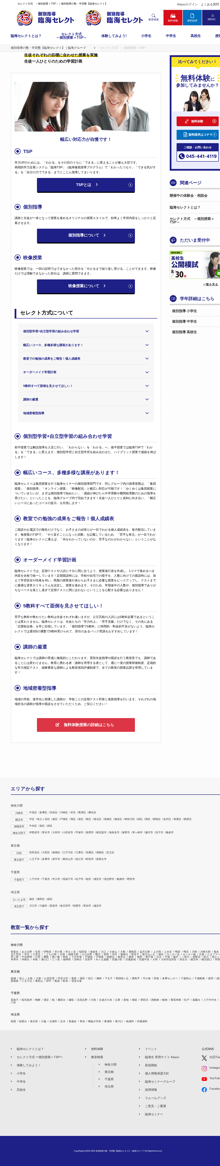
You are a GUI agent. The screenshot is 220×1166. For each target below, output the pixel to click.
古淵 (62, 954)
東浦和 (108, 1021)
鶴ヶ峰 (56, 957)
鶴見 (65, 957)
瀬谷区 (118, 819)
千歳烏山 (186, 978)
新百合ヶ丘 (148, 954)
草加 (82, 1021)
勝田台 (62, 1000)
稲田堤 (83, 951)
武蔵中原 (144, 959)
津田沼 (144, 1000)
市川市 (56, 879)
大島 (30, 978)
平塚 (167, 957)
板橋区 (56, 852)
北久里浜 (16, 954)
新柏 (126, 1000)
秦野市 (126, 832)
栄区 (80, 819)
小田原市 (68, 832)
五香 (117, 1000)
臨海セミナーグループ (160, 1081)
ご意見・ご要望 (155, 1106)
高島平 (136, 978)
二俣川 (185, 957)
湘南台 (124, 954)
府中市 (56, 859)
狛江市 (79, 859)
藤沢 (175, 957)
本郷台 (25, 959)
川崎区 (64, 812)
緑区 (140, 819)
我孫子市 (68, 879)
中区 (31, 819)
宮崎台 (78, 959)
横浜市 (19, 819)
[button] (86, 185)
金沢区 (167, 819)
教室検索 (97, 1057)
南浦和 (130, 1021)
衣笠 (26, 954)
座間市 (90, 832)
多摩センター (170, 978)
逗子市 (159, 832)
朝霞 (13, 1021)
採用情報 (151, 1089)
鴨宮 (186, 951)
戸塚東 (100, 957)
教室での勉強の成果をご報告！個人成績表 (51, 358)
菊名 (216, 951)
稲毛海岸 (27, 1000)
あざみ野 (27, 951)
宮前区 (54, 812)
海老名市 (114, 832)
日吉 (159, 957)
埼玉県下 (19, 906)
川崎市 (19, 813)
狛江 (90, 978)
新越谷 (72, 1021)
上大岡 (157, 951)
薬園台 (196, 1000)
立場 (201, 954)
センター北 (173, 954)
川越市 (43, 905)
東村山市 (68, 859)
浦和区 (41, 899)
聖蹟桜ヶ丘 (122, 978)
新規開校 (151, 1065)
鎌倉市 (170, 832)
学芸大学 (63, 978)
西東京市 (101, 859)
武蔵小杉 (117, 959)
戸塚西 (89, 957)
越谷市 (97, 905)
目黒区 (90, 852)
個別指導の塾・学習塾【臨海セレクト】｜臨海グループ (120, 1151)
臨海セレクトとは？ (26, 36)
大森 (38, 978)
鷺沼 (97, 954)
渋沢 (114, 954)
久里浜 (36, 954)
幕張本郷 (176, 1000)
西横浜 (111, 957)
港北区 (97, 819)
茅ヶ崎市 (137, 832)
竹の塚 (147, 978)
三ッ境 (56, 959)
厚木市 (46, 832)
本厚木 (14, 959)
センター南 (189, 954)
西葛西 (14, 981)
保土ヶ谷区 (43, 819)
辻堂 (37, 957)
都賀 (134, 1000)
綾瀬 (13, 978)
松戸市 (79, 879)
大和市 (56, 832)
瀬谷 (160, 954)
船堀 (57, 981)
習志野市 (109, 879)
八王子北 (27, 981)
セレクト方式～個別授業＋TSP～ (71, 35)
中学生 (171, 36)
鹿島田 (132, 951)
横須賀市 (101, 832)
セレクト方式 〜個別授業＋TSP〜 (40, 1057)
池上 (21, 978)
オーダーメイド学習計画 (39, 372)
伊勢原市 (34, 832)
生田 (37, 951)
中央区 (33, 825)
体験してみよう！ (29, 1065)
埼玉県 (15, 892)
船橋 (164, 1000)
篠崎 (99, 978)
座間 (106, 954)
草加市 (87, 905)
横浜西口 (207, 959)
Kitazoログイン (187, 4)
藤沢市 (149, 832)
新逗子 (135, 954)
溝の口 (45, 959)
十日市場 (76, 957)
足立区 (110, 852)
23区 (19, 853)
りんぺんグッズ (155, 1097)
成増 (210, 978)
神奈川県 (17, 805)
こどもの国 (50, 954)
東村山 (39, 981)
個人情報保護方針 (157, 1073)
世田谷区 (34, 852)
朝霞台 (23, 1021)
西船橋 (155, 1000)
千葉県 (15, 872)
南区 (55, 819)
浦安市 (97, 879)
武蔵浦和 (142, 1021)
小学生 (146, 36)
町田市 (90, 859)
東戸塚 (149, 957)
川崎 (194, 951)
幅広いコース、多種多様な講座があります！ (53, 345)
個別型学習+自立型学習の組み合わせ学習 (51, 331)
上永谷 (168, 951)
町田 (65, 981)
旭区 (73, 819)
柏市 (88, 879)
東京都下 (19, 859)
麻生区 (92, 812)
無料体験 (97, 1048)
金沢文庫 (145, 951)
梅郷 (37, 1000)
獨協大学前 (94, 1021)
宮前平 (89, 959)
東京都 (15, 845)
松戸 (186, 1000)
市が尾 (58, 951)
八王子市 (34, 859)
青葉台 (14, 951)
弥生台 (183, 959)
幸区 (73, 812)
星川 (206, 957)
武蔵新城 (130, 959)
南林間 (67, 959)
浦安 (46, 1000)
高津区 (82, 812)
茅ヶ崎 (14, 957)
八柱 (13, 1002)
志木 (63, 1021)
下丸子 (109, 978)
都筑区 (157, 819)
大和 (155, 959)
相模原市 (19, 826)
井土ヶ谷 (71, 951)
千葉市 (46, 879)
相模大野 (73, 954)
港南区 (108, 819)
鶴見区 (188, 819)
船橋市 (121, 879)
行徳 (93, 1000)
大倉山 (113, 951)
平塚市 (79, 832)
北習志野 (82, 1000)
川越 (43, 1021)
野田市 (131, 879)
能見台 (121, 957)
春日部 (34, 1021)
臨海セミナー (154, 1114)
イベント (151, 1048)
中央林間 (27, 957)
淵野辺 (196, 957)
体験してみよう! (114, 36)
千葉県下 (19, 879)
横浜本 (194, 959)
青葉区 (177, 819)
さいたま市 (19, 899)
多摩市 (46, 859)
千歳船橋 (199, 978)
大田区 (46, 852)
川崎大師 (205, 951)
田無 (156, 978)
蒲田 (82, 978)
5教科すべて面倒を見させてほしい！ (48, 386)
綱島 (46, 957)
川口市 (33, 905)
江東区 (79, 852)
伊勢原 (47, 951)
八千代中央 (209, 1000)
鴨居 (177, 951)
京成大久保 (105, 1000)
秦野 (139, 957)
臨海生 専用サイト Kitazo (162, 1057)
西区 (147, 819)
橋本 (131, 957)
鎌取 (71, 1000)
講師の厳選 (30, 399)
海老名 (94, 951)
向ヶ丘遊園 (102, 959)
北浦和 (53, 1021)
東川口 (119, 1021)
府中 (48, 981)
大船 (122, 951)
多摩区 (43, 812)
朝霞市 (77, 905)
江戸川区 (68, 852)
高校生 (196, 36)
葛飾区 (100, 852)
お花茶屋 (49, 978)
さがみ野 (87, 954)
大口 (103, 951)
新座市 (54, 905)
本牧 (35, 959)
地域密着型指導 (33, 413)
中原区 (33, 812)
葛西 (73, 978)
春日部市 (65, 905)
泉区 (88, 819)
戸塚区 (64, 819)
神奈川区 (130, 819)
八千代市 (34, 879)
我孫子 (14, 1000)
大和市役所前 (168, 959)
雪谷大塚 (76, 981)
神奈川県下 (19, 833)
